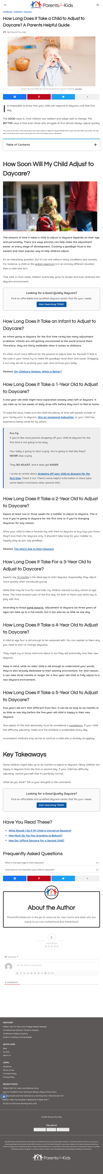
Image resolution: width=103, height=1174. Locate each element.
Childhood (7, 11)
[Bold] (17, 973)
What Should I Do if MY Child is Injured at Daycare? (40, 830)
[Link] (45, 973)
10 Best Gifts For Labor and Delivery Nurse (21, 1088)
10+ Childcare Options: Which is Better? (38, 371)
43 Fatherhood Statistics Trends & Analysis (21, 1030)
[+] (52, 973)
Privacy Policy (8, 1077)
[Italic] (21, 973)
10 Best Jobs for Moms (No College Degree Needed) (25, 1027)
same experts (35, 607)
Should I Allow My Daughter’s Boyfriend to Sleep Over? (26, 1100)
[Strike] (28, 973)
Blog (5, 1048)
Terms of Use (8, 1070)
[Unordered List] (35, 973)
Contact (6, 1052)
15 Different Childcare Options (15, 1034)
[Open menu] (5, 5)
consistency (76, 725)
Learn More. (78, 89)
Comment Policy (9, 1073)
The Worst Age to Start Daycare (34, 548)
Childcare (18, 11)
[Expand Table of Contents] (95, 144)
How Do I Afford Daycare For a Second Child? (36, 840)
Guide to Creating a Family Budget (17, 1037)
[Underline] (24, 973)
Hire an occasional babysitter (56, 417)
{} (49, 973)
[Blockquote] (38, 973)
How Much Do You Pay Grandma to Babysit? (35, 835)
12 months (23, 577)
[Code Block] (42, 973)
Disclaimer (7, 1066)
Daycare (28, 11)
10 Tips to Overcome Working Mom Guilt (20, 1103)
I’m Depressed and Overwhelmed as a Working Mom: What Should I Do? (33, 1096)
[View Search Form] (97, 5)
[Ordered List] (31, 973)
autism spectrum (45, 263)
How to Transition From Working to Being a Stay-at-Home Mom (30, 1092)
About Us (7, 1055)
